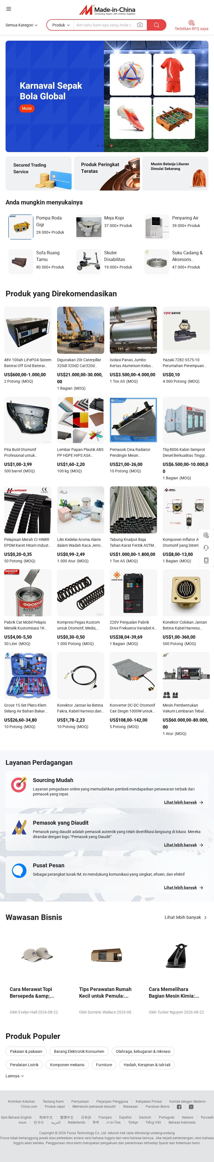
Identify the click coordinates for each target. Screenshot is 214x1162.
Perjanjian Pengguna (112, 1101)
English (26, 1117)
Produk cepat (55, 1106)
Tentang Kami (53, 1101)
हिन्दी (96, 1122)
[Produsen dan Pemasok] (107, 9)
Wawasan (130, 1106)
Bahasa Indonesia (182, 1122)
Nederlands (76, 1122)
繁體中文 (67, 1117)
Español (125, 1117)
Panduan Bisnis (157, 1106)
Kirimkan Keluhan (21, 1101)
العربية (55, 1122)
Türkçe (133, 1122)
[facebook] (179, 1106)
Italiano (187, 1117)
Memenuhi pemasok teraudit (94, 1106)
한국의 (39, 1122)
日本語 (86, 1117)
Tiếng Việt (153, 1122)
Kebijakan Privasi (149, 1101)
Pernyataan (80, 1101)
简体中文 (46, 1117)
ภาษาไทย (113, 1122)
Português (166, 1117)
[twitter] (191, 1106)
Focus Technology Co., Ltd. (87, 1133)
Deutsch (145, 1117)
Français (105, 1117)
